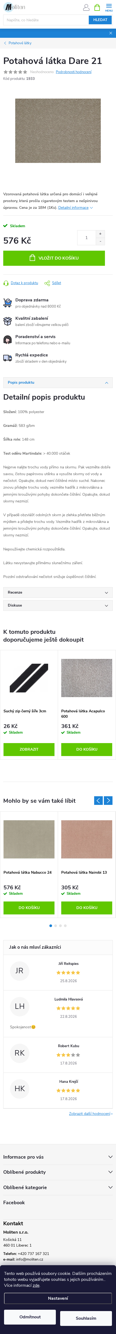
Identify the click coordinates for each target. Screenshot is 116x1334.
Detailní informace (73, 207)
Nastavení (58, 1298)
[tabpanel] (29, 704)
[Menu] (109, 7)
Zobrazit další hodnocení (89, 1113)
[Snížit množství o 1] (100, 241)
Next (108, 800)
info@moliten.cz (29, 1259)
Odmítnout (30, 1317)
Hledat (100, 20)
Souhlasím (86, 1318)
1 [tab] (50, 925)
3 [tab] (60, 925)
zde (36, 1285)
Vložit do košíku (59, 258)
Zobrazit (29, 749)
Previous (98, 800)
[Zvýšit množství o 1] (100, 234)
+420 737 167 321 (33, 1253)
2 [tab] (55, 925)
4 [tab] (65, 925)
